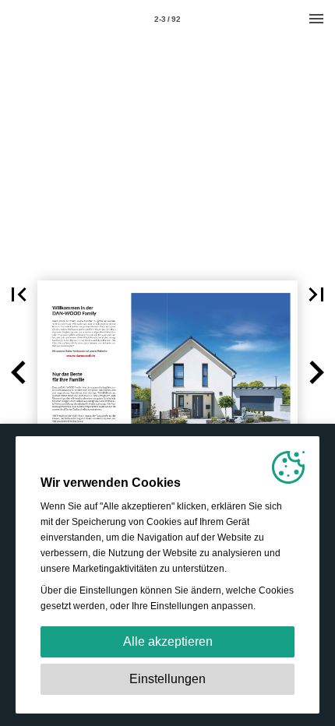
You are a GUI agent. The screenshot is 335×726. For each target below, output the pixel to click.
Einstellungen (167, 678)
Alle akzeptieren (168, 641)
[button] (18, 294)
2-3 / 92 (167, 19)
